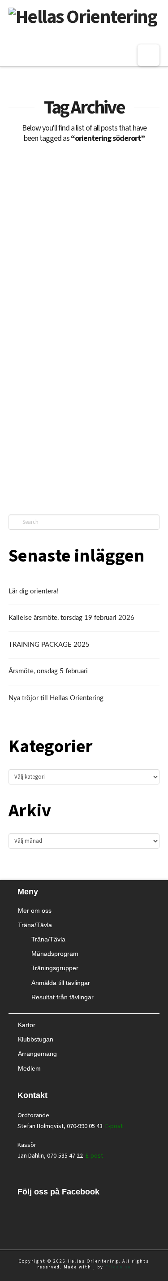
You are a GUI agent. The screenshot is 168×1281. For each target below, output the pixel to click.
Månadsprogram (54, 953)
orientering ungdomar (39, 469)
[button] (148, 55)
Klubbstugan (35, 1039)
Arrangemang (37, 1053)
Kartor (26, 1024)
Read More (38, 425)
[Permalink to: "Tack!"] (84, 227)
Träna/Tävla (35, 924)
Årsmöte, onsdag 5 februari (48, 671)
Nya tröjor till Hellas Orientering (56, 698)
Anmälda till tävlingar (60, 982)
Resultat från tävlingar (62, 997)
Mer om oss (35, 910)
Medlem (29, 1068)
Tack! (33, 301)
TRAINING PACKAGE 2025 (49, 644)
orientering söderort (92, 453)
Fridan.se (118, 1267)
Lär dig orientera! (33, 591)
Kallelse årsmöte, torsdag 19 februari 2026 (71, 617)
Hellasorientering (34, 453)
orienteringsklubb (99, 469)
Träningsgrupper (54, 968)
